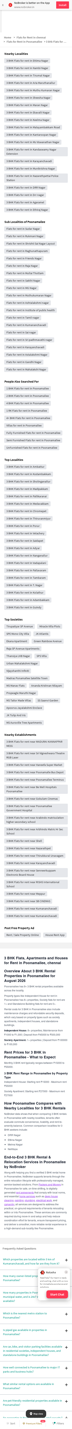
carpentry (9, 1204)
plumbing (30, 1200)
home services (27, 1196)
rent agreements (25, 1192)
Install (62, 5)
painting (19, 1200)
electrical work (44, 1200)
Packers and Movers (50, 1184)
